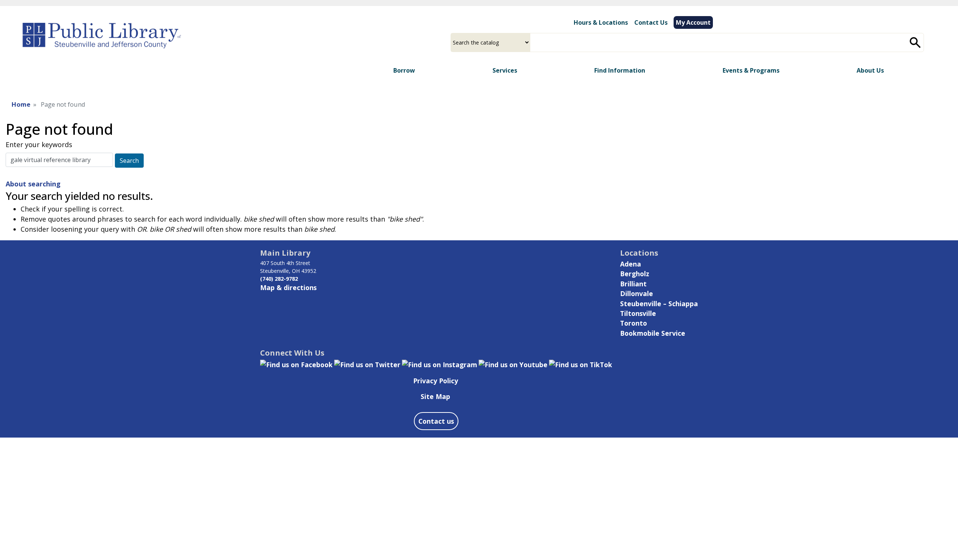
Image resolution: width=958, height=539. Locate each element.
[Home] (101, 28)
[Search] (915, 42)
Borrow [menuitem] (404, 70)
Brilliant (633, 283)
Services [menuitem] (504, 70)
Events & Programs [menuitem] (751, 70)
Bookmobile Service (652, 333)
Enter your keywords (39, 144)
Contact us (436, 421)
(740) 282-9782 (279, 278)
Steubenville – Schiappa (659, 303)
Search (129, 160)
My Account (693, 22)
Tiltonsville (638, 313)
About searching (33, 183)
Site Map (435, 396)
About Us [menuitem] (870, 70)
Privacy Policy (435, 380)
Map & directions (288, 287)
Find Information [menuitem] (619, 70)
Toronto (633, 323)
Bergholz (634, 273)
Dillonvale (636, 293)
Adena (630, 263)
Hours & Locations (601, 22)
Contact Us (651, 22)
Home (21, 104)
